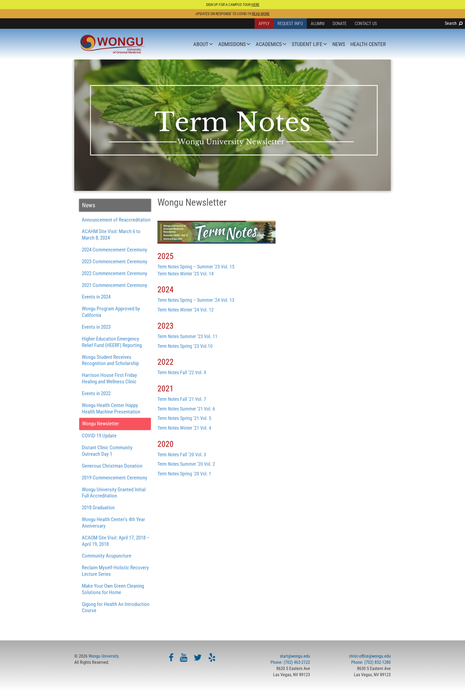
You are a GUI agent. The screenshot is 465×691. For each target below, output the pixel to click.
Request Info (290, 23)
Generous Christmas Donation (112, 466)
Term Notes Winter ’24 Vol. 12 (185, 310)
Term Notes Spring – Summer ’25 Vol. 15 (195, 266)
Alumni (318, 23)
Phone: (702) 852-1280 (371, 662)
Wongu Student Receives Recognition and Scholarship (110, 360)
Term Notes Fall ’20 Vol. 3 (181, 454)
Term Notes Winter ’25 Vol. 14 (185, 273)
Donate (340, 23)
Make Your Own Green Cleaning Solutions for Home (113, 589)
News (338, 44)
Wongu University (103, 656)
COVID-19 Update (99, 436)
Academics (269, 44)
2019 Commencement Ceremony (114, 478)
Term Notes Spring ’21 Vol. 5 (184, 418)
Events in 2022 (96, 393)
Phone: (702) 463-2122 (290, 662)
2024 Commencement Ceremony (114, 250)
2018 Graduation (98, 507)
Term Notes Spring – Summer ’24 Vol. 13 (195, 300)
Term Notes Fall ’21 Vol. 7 (181, 399)
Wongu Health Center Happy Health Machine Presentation (111, 408)
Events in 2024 (96, 297)
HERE (255, 4)
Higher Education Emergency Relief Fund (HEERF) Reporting (112, 342)
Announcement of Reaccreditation (116, 220)
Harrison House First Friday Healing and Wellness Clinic (109, 378)
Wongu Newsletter (100, 423)
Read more (261, 14)
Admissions (232, 44)
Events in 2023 (96, 327)
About (200, 44)
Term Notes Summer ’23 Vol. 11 (187, 336)
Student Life (307, 44)
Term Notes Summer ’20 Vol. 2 (186, 464)
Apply (264, 23)
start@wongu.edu (295, 656)
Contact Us (366, 23)
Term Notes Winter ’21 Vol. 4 (184, 428)
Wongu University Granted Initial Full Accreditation (114, 492)
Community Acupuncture (106, 556)
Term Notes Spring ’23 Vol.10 (185, 346)
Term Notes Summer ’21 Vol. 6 (186, 409)
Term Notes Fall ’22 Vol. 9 (181, 372)
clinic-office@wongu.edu (370, 656)
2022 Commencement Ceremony (114, 273)
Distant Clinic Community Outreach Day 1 (107, 450)
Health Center (368, 44)
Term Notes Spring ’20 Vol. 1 (184, 473)
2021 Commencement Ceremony (114, 285)
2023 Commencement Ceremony (114, 261)
